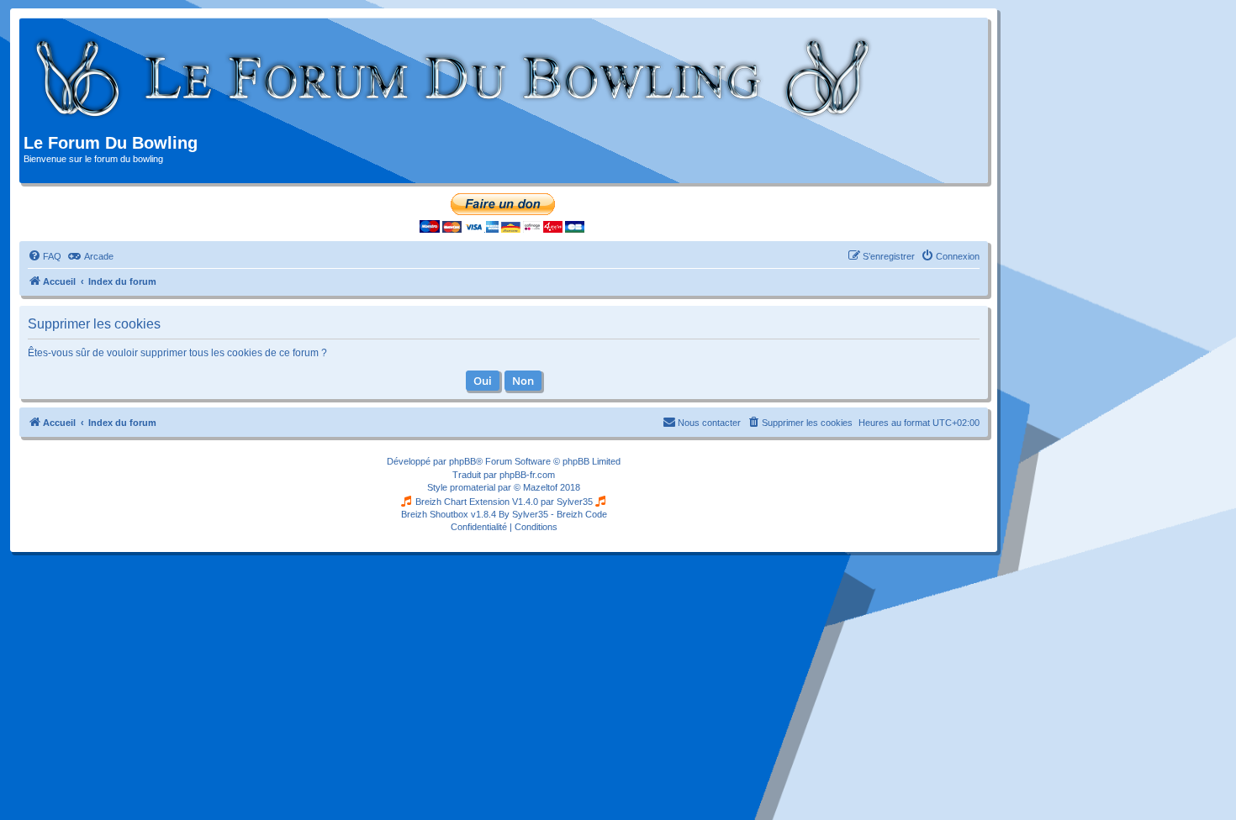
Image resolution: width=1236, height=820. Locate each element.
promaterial (472, 487)
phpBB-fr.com (527, 475)
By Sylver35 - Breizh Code (553, 514)
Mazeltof (540, 487)
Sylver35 (575, 502)
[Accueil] (454, 78)
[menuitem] (44, 256)
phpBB (462, 461)
